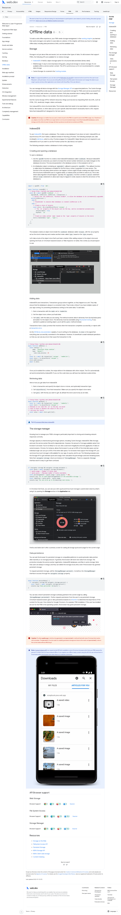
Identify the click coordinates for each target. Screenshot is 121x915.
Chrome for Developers (98, 891)
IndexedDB (36, 61)
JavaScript (106, 11)
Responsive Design (50, 11)
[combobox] (85, 2)
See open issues (86, 893)
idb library (40, 139)
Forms (62, 11)
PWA (69, 11)
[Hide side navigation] (21, 912)
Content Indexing (38, 857)
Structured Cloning (85, 320)
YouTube (110, 895)
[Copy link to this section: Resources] (41, 836)
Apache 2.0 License (41, 874)
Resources (28, 2)
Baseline (49, 2)
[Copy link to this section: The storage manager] (51, 429)
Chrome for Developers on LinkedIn (112, 899)
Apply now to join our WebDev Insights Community (50, 21)
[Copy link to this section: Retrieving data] (43, 379)
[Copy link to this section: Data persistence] (45, 553)
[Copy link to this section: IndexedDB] (41, 129)
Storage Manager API (65, 88)
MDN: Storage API (39, 850)
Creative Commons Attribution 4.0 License (77, 872)
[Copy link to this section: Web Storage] (41, 799)
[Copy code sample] (103, 184)
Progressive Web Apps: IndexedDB (44, 422)
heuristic (74, 600)
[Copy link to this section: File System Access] (46, 811)
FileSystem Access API (66, 78)
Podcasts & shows (100, 902)
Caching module (60, 71)
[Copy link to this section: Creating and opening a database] (58, 151)
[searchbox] (12, 17)
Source (72, 804)
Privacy (10, 11)
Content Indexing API (41, 650)
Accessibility (20, 11)
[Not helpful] (99, 26)
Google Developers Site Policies (66, 874)
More (57, 2)
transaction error (36, 328)
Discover (40, 2)
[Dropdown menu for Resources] (33, 2)
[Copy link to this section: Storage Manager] (45, 823)
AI (2, 11)
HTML (30, 11)
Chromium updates (98, 895)
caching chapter (86, 38)
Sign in (117, 2)
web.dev (32, 26)
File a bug (84, 890)
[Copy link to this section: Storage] (38, 49)
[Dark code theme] (101, 184)
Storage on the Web (39, 841)
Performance (86, 11)
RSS (109, 903)
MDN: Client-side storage (41, 854)
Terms (27, 911)
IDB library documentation (42, 332)
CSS (76, 11)
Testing (96, 11)
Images (38, 11)
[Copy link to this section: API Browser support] (51, 793)
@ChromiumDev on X (112, 891)
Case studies (98, 899)
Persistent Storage (39, 847)
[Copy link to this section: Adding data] (41, 299)
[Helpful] (97, 26)
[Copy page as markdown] (59, 32)
